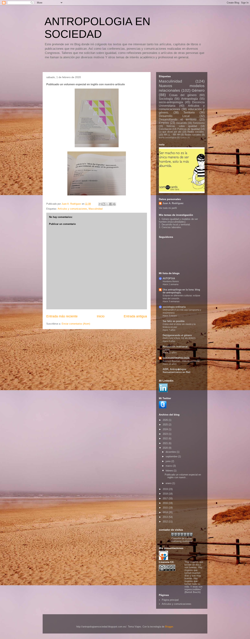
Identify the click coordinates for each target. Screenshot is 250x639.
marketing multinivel (181, 541)
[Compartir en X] (107, 204)
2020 (166, 447)
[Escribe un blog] (104, 204)
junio (168, 461)
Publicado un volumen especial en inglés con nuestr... (183, 476)
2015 (166, 507)
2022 (166, 438)
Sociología (166, 98)
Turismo (183, 138)
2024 (166, 429)
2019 (166, 489)
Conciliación (165, 129)
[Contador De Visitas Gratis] (182, 535)
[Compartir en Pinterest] (114, 204)
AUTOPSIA (169, 278)
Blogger (169, 626)
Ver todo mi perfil (168, 208)
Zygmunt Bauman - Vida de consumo (181, 361)
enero (169, 483)
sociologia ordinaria (174, 306)
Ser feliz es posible (173, 321)
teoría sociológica (167, 137)
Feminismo (199, 123)
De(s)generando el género (177, 335)
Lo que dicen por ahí (170, 131)
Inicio (101, 316)
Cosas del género (183, 95)
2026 (166, 420)
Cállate (166, 349)
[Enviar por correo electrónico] (100, 204)
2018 (166, 493)
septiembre (172, 456)
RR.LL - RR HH (172, 134)
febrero (170, 470)
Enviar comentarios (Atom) (76, 323)
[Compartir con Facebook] (111, 204)
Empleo (164, 122)
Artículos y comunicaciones (72, 208)
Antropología (189, 98)
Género (198, 90)
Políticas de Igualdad (188, 129)
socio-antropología (171, 102)
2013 (166, 517)
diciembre (171, 452)
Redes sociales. (196, 131)
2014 (166, 512)
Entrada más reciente (62, 316)
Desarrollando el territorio (177, 119)
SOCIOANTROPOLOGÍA (176, 358)
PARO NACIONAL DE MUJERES (179, 338)
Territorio (189, 112)
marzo (169, 465)
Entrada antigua (135, 316)
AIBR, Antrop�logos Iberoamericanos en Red (176, 370)
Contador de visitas (181, 538)
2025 (166, 424)
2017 (166, 498)
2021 (166, 443)
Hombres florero (171, 281)
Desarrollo (181, 123)
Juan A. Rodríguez (173, 203)
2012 (166, 521)
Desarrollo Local (174, 116)
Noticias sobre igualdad (182, 126)
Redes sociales (193, 134)
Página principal (170, 599)
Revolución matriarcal (175, 346)
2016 (166, 503)
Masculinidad (95, 208)
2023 (166, 434)
